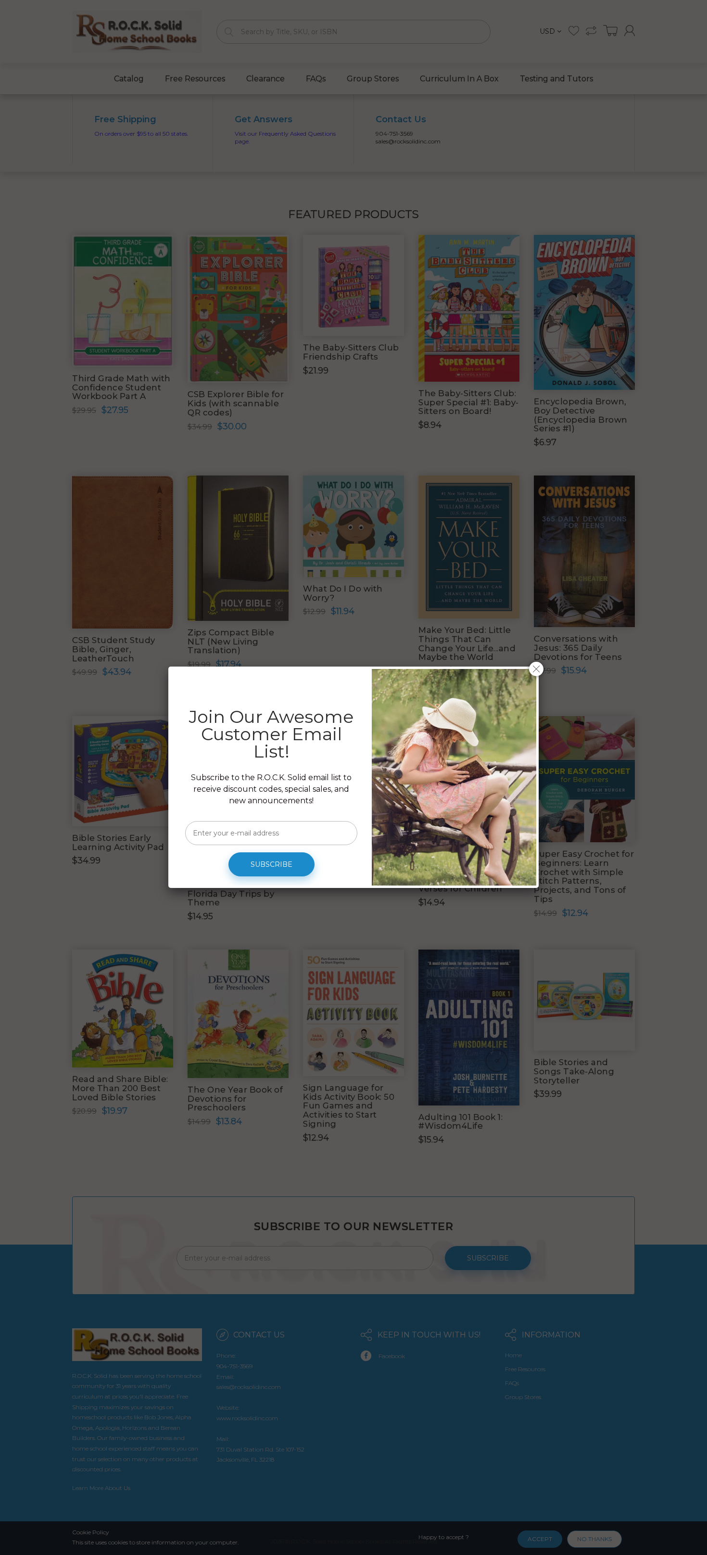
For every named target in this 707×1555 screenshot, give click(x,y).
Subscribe (271, 864)
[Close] (536, 669)
